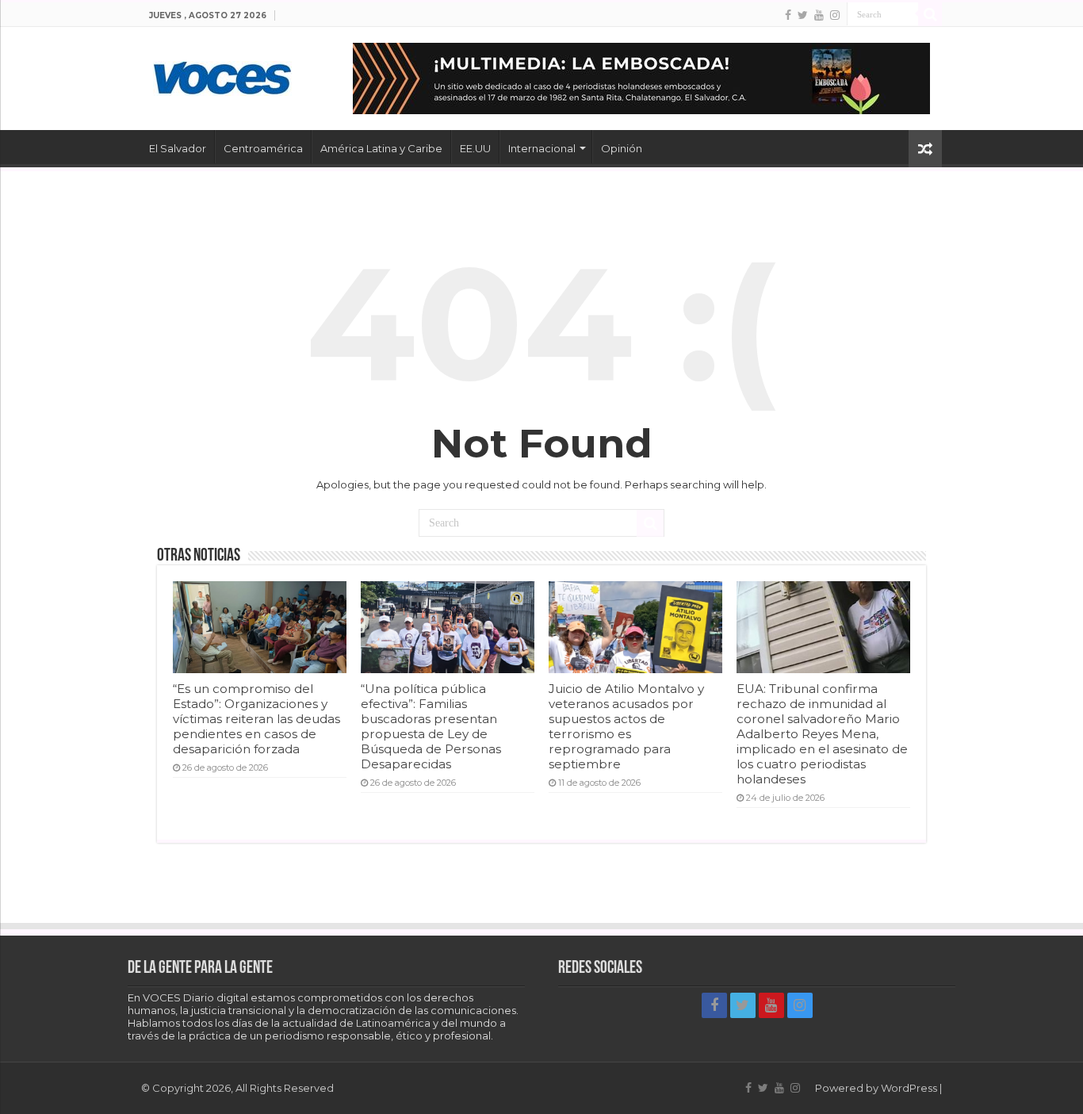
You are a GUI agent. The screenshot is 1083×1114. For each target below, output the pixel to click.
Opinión (621, 148)
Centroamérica (263, 148)
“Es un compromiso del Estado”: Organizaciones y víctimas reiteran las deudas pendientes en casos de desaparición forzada (256, 718)
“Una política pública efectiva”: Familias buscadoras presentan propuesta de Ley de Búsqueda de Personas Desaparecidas (431, 726)
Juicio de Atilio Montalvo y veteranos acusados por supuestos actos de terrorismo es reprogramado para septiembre (626, 726)
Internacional (542, 148)
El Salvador (177, 148)
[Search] (930, 14)
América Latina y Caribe (381, 148)
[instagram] (835, 15)
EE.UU (475, 148)
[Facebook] (788, 15)
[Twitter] (802, 15)
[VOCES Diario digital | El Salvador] (222, 75)
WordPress (909, 1087)
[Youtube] (819, 15)
